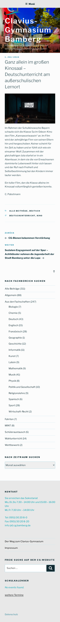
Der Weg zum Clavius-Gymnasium (24, 541)
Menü (32, 4)
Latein (12, 362)
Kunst (12, 356)
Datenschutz (11, 614)
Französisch (15, 331)
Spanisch (14, 399)
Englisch (13, 325)
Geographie (15, 337)
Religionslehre (17, 393)
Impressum (11, 548)
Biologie (13, 306)
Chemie (13, 313)
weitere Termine (14, 595)
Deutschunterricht (22, 216)
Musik (12, 374)
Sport (12, 405)
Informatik (14, 349)
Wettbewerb (12, 445)
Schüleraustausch (15, 432)
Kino (40, 216)
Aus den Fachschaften (17, 301)
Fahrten (9, 419)
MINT (8, 425)
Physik (12, 380)
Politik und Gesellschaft (22, 387)
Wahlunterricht (13, 438)
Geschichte (15, 343)
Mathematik (15, 368)
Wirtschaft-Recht (18, 411)
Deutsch (34, 211)
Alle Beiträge (18, 211)
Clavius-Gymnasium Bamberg (28, 29)
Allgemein (10, 295)
